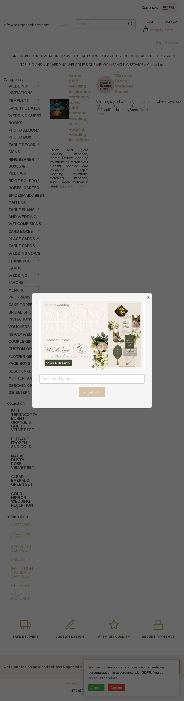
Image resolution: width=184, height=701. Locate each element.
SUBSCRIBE (92, 392)
